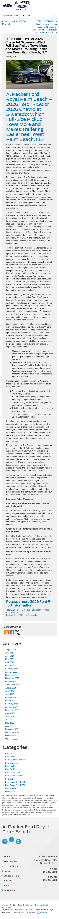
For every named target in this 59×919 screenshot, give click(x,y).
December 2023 (12, 710)
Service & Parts (11, 875)
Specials (7, 871)
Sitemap (29, 905)
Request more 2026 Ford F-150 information (28, 603)
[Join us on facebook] (11, 632)
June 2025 (9, 694)
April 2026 (9, 662)
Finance (7, 880)
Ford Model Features (14, 776)
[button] (10, 15)
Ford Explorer (11, 766)
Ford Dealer (10, 756)
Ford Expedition (12, 763)
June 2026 (9, 656)
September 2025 (12, 685)
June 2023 (9, 720)
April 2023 (9, 726)
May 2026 (9, 659)
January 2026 (11, 672)
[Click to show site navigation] (54, 15)
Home (6, 856)
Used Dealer (10, 791)
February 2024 (11, 704)
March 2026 (10, 665)
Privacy (36, 905)
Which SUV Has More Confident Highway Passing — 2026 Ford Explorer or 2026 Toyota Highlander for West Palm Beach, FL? (45, 27)
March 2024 (10, 700)
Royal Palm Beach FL (35, 610)
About (6, 885)
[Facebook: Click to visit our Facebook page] (5, 841)
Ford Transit (10, 788)
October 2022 (11, 739)
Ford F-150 (18, 615)
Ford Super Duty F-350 (15, 785)
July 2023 (9, 716)
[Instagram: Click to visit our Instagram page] (18, 841)
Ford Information (12, 772)
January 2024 (11, 707)
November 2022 (12, 736)
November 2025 (12, 678)
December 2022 (12, 732)
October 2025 (11, 681)
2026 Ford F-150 (18, 610)
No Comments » (31, 615)
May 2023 (9, 723)
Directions (25, 15)
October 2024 (11, 697)
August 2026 (10, 649)
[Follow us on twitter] (17, 632)
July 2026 (9, 653)
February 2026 (11, 669)
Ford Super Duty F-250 (15, 782)
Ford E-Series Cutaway (15, 760)
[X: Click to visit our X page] (11, 841)
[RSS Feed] (6, 632)
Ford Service (10, 779)
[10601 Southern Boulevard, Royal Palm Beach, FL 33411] (40, 856)
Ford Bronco (10, 753)
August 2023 (10, 713)
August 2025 (10, 688)
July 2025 (9, 691)
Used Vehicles (10, 866)
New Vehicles (10, 861)
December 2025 (12, 675)
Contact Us (9, 890)
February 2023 (11, 729)
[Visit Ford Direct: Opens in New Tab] (43, 912)
